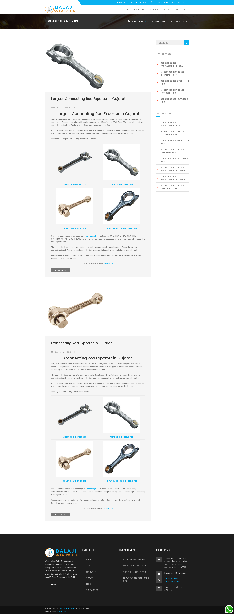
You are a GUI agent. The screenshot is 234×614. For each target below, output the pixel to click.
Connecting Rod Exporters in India (175, 82)
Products (56, 107)
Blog (141, 21)
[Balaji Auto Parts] (60, 9)
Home (134, 21)
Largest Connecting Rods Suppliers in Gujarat (173, 187)
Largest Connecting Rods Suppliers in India (173, 91)
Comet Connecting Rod (134, 572)
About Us (90, 566)
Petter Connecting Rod (134, 566)
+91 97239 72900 (178, 2)
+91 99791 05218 (161, 2)
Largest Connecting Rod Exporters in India (172, 73)
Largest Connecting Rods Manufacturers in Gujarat (173, 169)
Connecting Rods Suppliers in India (174, 100)
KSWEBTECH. (61, 611)
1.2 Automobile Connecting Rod (136, 579)
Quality (89, 578)
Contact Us (139, 2)
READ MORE (60, 270)
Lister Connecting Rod (134, 560)
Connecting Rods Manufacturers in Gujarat (173, 178)
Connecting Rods (92, 236)
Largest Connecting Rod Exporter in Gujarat (88, 98)
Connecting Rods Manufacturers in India (172, 64)
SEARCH (186, 42)
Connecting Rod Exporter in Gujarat (81, 343)
